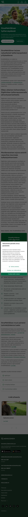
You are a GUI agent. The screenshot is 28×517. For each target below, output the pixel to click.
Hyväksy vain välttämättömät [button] (14, 270)
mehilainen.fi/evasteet (14, 261)
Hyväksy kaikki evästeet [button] (14, 274)
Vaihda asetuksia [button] (15, 266)
